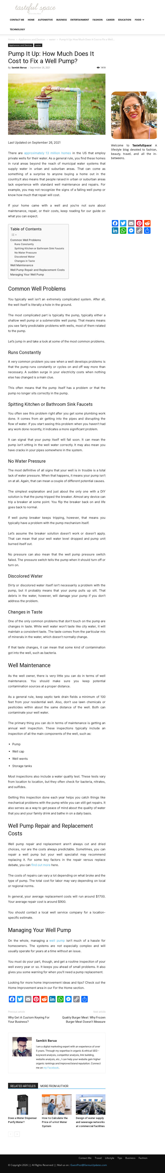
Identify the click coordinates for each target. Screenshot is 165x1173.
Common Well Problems (25, 240)
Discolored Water (24, 256)
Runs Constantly (24, 244)
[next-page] (17, 1134)
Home (31, 19)
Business (61, 19)
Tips (120, 1158)
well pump (57, 940)
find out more (41, 865)
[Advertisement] (134, 64)
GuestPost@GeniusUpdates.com (88, 1165)
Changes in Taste (24, 260)
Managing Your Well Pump (27, 274)
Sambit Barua (19, 67)
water (52, 39)
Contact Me (17, 19)
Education (124, 19)
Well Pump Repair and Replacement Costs (37, 269)
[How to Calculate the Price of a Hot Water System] (56, 1104)
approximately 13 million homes (47, 153)
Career (110, 19)
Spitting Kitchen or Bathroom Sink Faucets (39, 248)
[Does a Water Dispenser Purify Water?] (23, 1104)
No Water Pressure (25, 252)
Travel (98, 1158)
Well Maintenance (21, 265)
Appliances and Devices (32, 39)
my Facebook (51, 1067)
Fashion (98, 19)
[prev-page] (10, 1134)
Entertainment (79, 19)
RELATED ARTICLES (23, 1086)
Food (138, 19)
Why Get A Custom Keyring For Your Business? (29, 1020)
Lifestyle (109, 1158)
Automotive (45, 19)
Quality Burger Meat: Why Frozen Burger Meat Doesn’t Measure (83, 1020)
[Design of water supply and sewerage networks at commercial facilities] (90, 1104)
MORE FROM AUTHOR (54, 1086)
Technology (17, 29)
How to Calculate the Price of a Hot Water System (55, 1122)
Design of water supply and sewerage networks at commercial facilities (90, 1122)
